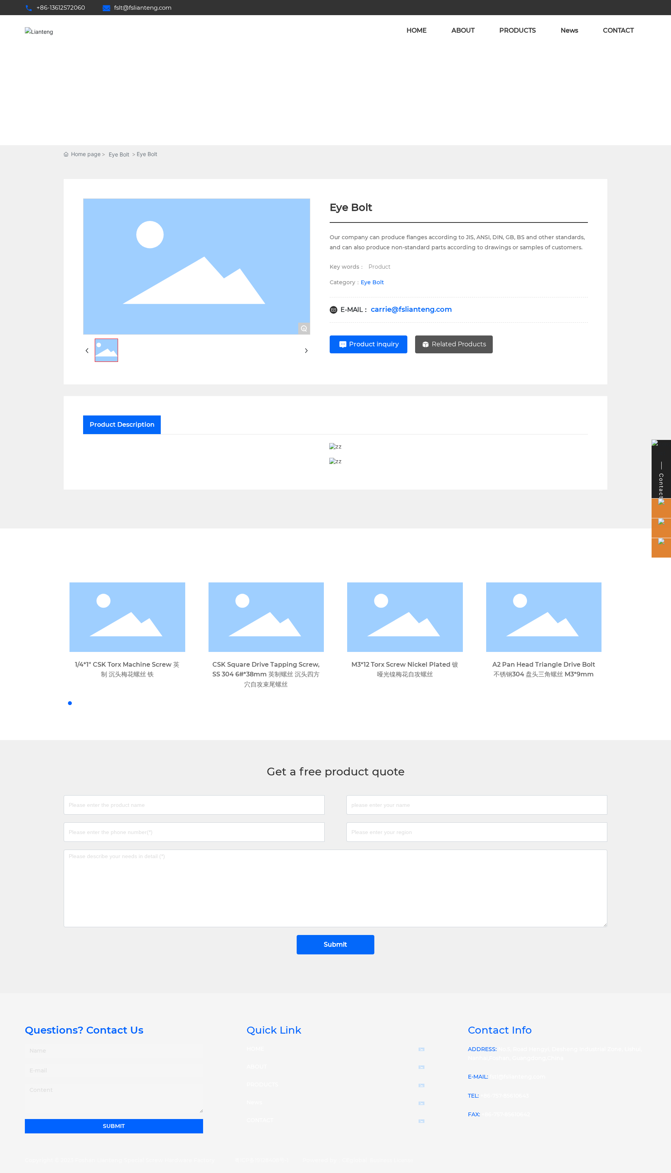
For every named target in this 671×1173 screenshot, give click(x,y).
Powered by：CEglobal (334, 1160)
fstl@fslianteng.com (518, 1076)
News (254, 1102)
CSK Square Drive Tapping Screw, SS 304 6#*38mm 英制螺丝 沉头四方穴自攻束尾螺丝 (266, 674)
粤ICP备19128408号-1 (262, 1160)
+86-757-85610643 (504, 1095)
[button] (63, 703)
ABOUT (257, 1066)
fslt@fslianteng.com (143, 7)
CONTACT (260, 1120)
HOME (255, 1048)
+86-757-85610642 (506, 1114)
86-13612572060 (62, 7)
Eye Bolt (119, 154)
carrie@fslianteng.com (411, 309)
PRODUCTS (262, 1084)
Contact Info (500, 1030)
